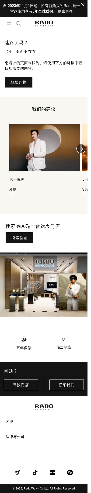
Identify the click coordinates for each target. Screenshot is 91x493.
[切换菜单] (9, 23)
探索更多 (65, 11)
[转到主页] (43, 23)
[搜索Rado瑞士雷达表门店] (44, 284)
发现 (12, 189)
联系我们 (67, 385)
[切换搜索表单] (18, 23)
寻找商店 (21, 385)
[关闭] (83, 4)
